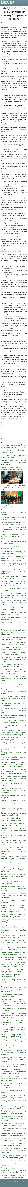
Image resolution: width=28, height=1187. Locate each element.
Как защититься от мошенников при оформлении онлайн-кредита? (13, 1059)
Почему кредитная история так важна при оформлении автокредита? (13, 989)
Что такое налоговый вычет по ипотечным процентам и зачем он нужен (13, 1030)
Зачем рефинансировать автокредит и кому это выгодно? (13, 982)
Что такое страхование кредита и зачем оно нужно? (13, 518)
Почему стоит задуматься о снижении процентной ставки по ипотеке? (13, 791)
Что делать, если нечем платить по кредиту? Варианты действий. (13, 869)
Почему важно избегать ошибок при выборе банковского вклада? (13, 1052)
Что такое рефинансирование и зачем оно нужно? (13, 995)
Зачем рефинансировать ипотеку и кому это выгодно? (13, 1036)
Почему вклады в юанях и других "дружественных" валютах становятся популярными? (13, 1002)
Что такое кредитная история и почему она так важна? (13, 863)
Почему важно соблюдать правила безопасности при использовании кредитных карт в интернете (13, 746)
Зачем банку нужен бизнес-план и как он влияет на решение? (13, 895)
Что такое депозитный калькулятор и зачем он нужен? (13, 643)
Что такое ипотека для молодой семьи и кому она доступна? (13, 958)
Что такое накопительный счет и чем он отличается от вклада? (13, 446)
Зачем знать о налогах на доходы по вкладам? (13, 548)
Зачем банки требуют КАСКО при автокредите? (13, 739)
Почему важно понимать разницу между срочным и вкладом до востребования (13, 764)
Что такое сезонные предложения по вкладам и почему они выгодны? (13, 808)
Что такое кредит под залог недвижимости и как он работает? (13, 571)
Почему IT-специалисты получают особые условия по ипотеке (13, 679)
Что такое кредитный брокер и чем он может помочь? (13, 1065)
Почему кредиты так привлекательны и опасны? (13, 1041)
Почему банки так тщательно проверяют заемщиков (13, 1102)
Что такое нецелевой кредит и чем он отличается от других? (13, 819)
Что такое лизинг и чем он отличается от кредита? (13, 936)
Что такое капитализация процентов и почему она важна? (13, 487)
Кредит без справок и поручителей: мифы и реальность (13, 1086)
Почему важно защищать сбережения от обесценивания (13, 926)
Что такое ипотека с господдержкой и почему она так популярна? (13, 1079)
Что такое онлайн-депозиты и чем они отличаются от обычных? (13, 942)
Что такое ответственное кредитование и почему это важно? (13, 1023)
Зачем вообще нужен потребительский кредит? (13, 1107)
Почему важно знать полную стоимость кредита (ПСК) (13, 953)
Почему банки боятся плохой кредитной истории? (13, 506)
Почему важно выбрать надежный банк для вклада (13, 1097)
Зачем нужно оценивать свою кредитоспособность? (13, 814)
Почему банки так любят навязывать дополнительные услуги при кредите (13, 583)
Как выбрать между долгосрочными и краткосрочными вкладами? (13, 771)
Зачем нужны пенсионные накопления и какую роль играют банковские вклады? (13, 733)
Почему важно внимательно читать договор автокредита (13, 1157)
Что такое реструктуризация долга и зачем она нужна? (13, 948)
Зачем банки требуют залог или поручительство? (13, 1129)
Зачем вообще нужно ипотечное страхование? (13, 653)
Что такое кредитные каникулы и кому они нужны (13, 609)
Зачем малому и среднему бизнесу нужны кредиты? (13, 1145)
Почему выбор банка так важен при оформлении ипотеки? (13, 1124)
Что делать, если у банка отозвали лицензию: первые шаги (13, 843)
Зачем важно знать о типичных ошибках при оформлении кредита (13, 876)
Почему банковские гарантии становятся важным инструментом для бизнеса (13, 1170)
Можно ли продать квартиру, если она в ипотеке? (13, 721)
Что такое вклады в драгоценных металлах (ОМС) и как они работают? (13, 595)
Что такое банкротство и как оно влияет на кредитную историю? (13, 1151)
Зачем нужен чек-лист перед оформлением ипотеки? (13, 665)
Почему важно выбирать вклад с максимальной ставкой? (13, 523)
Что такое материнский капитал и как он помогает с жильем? (13, 1139)
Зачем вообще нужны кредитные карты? (13, 901)
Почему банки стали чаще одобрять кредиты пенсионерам (13, 858)
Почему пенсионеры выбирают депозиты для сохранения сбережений (13, 632)
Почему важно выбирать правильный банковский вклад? (13, 1176)
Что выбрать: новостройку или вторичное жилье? (13, 553)
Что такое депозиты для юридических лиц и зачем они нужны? (13, 602)
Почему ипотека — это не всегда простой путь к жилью (13, 1112)
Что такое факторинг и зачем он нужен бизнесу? (13, 802)
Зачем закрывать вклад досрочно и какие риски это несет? (13, 536)
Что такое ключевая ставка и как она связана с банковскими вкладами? (13, 710)
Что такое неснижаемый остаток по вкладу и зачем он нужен (13, 698)
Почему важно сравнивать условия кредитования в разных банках (13, 830)
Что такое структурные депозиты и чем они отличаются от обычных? (13, 559)
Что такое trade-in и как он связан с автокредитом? (13, 758)
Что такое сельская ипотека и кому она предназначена (13, 648)
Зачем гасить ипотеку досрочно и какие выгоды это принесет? (13, 685)
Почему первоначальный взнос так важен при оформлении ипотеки (13, 888)
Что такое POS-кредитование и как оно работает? (13, 976)
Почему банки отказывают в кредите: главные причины (13, 468)
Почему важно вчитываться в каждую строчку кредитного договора (13, 1118)
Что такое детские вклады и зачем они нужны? (13, 456)
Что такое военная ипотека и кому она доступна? (13, 716)
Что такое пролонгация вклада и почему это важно (13, 577)
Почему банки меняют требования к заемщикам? (13, 614)
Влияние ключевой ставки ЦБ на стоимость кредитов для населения (13, 1163)
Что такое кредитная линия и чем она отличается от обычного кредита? (13, 672)
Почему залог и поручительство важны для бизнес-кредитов (13, 1134)
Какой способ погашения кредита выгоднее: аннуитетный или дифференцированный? (13, 909)
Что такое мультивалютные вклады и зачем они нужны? (13, 638)
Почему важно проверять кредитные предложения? (13, 916)
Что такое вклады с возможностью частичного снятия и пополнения (13, 625)
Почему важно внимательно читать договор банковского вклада (13, 691)
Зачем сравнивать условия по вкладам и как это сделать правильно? (13, 512)
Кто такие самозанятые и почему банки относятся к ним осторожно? (13, 659)
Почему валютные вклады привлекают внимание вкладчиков (13, 462)
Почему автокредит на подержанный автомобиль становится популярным (13, 1071)
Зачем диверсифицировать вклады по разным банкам (13, 824)
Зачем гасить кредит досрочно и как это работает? (13, 565)
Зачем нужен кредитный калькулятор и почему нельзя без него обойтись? (13, 1015)
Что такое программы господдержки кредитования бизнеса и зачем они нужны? (13, 965)
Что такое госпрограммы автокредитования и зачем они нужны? (13, 529)
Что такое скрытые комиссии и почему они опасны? (13, 542)
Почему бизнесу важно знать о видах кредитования (13, 1046)
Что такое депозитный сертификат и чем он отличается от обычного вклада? (13, 851)
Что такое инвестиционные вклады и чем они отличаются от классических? (13, 778)
